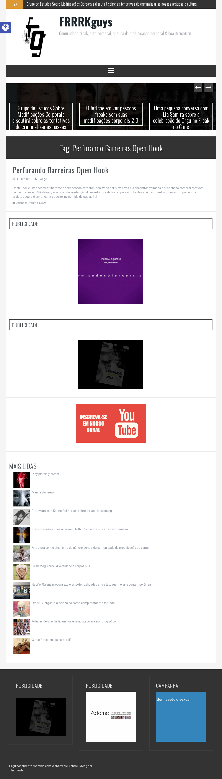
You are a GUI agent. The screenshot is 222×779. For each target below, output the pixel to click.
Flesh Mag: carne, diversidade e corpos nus (61, 566)
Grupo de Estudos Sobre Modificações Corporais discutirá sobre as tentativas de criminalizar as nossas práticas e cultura (41, 120)
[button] (5, 27)
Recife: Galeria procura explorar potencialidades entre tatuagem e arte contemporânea (91, 584)
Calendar (21, 202)
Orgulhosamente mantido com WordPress (38, 766)
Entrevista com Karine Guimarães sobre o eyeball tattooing (72, 511)
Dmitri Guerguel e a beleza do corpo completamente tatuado (73, 603)
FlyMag (82, 766)
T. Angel (42, 179)
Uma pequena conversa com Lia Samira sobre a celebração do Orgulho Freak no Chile (181, 117)
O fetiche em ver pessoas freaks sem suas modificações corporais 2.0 (76, 4)
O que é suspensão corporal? (51, 640)
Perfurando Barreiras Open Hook (60, 169)
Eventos (33, 202)
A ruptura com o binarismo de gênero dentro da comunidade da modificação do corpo (90, 547)
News (42, 202)
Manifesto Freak (43, 492)
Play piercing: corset (45, 474)
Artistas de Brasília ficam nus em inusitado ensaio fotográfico (74, 621)
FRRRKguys (86, 21)
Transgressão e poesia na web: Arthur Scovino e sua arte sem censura (80, 529)
